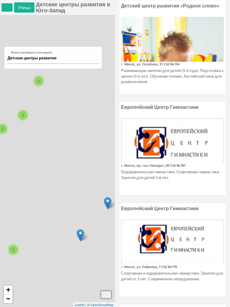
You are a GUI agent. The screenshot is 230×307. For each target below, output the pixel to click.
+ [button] (8, 290)
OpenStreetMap (102, 304)
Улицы (24, 7)
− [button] (8, 299)
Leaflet (79, 304)
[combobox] (50, 58)
